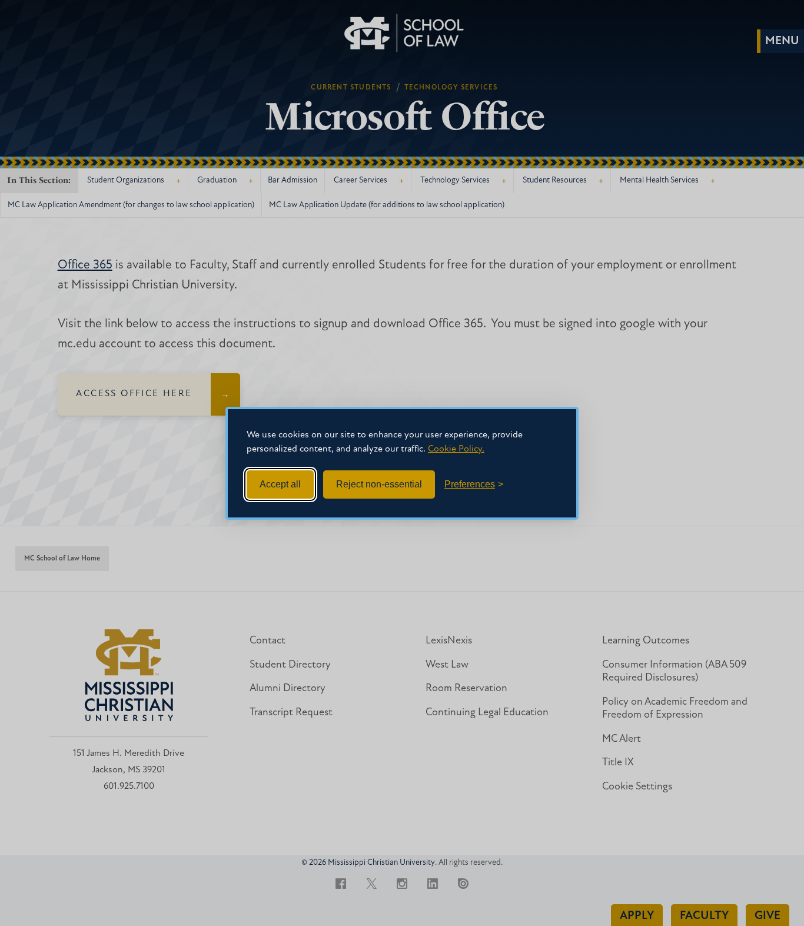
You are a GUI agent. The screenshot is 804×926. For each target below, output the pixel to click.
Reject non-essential (379, 484)
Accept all (280, 484)
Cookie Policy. (456, 449)
